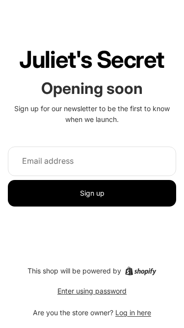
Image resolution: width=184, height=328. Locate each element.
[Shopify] (140, 271)
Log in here (133, 312)
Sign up (92, 193)
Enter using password (92, 291)
